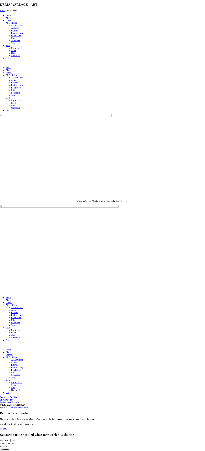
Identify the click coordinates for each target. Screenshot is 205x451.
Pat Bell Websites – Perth (17, 407)
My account (16, 48)
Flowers (14, 30)
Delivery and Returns (9, 402)
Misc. (13, 38)
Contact (9, 20)
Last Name (5, 443)
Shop (13, 50)
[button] (102, 63)
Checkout (15, 55)
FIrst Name (5, 440)
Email (3, 446)
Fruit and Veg (17, 33)
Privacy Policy (6, 400)
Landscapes (16, 35)
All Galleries (11, 23)
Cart (13, 53)
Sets (13, 43)
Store (8, 45)
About (8, 18)
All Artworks (17, 25)
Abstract (15, 28)
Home (2, 10)
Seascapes (15, 40)
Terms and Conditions (9, 397)
